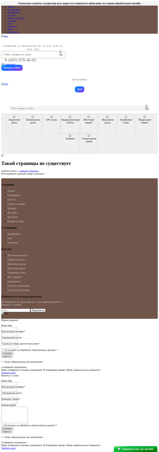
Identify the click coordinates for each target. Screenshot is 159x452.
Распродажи (13, 9)
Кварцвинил (14, 281)
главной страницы (29, 171)
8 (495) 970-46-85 (20, 60)
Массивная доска (16, 264)
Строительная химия (18, 290)
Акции (11, 7)
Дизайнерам (13, 12)
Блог (9, 23)
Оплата (11, 15)
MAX (79, 89)
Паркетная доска (16, 259)
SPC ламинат (14, 277)
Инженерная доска (17, 255)
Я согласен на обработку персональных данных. (31, 350)
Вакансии (12, 242)
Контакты (12, 32)
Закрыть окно (8, 372)
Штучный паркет (16, 268)
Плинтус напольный (18, 285)
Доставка (12, 26)
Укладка (11, 21)
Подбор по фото (16, 221)
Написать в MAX (11, 68)
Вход (10, 29)
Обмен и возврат (16, 18)
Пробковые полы (16, 272)
